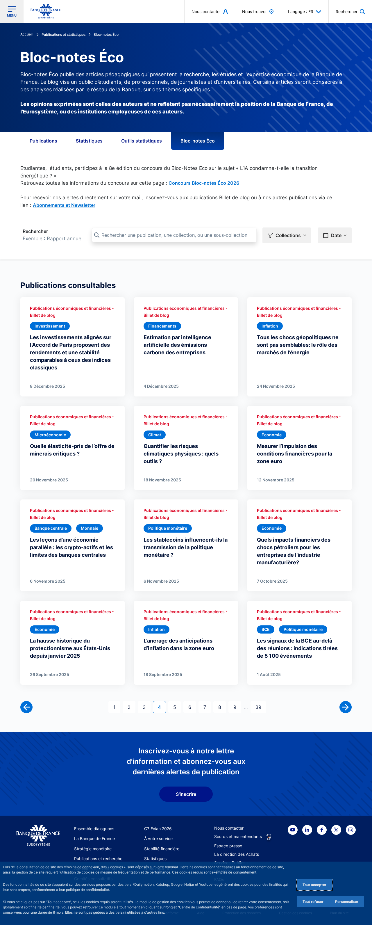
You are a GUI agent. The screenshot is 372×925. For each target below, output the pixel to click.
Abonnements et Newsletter (64, 205)
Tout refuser (313, 901)
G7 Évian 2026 (158, 828)
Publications (43, 141)
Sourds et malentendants (238, 836)
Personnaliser (346, 901)
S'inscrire (186, 794)
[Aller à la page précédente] (26, 707)
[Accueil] (38, 835)
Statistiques (89, 141)
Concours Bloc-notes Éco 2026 (204, 183)
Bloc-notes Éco (197, 141)
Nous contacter (229, 828)
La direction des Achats (236, 854)
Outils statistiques (141, 141)
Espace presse (228, 845)
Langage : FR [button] (300, 11)
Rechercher (35, 231)
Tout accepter (314, 885)
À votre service (158, 838)
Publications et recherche (98, 858)
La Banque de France (94, 838)
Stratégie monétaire (93, 848)
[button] (350, 11)
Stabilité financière (161, 848)
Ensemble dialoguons (94, 828)
